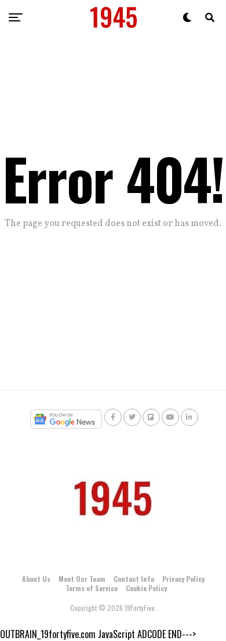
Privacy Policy (183, 579)
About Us (36, 579)
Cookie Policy (146, 588)
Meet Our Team (82, 579)
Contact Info (134, 579)
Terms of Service (91, 588)
